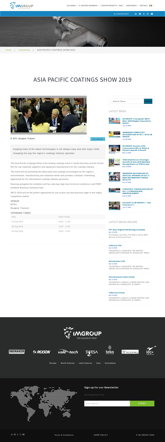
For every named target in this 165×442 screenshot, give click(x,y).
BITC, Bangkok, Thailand (24, 139)
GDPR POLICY (101, 435)
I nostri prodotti (109, 6)
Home (8, 50)
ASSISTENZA (131, 6)
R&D (121, 6)
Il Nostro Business (88, 6)
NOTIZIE (143, 6)
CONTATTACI (122, 14)
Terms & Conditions (64, 435)
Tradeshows (24, 50)
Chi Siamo (71, 6)
